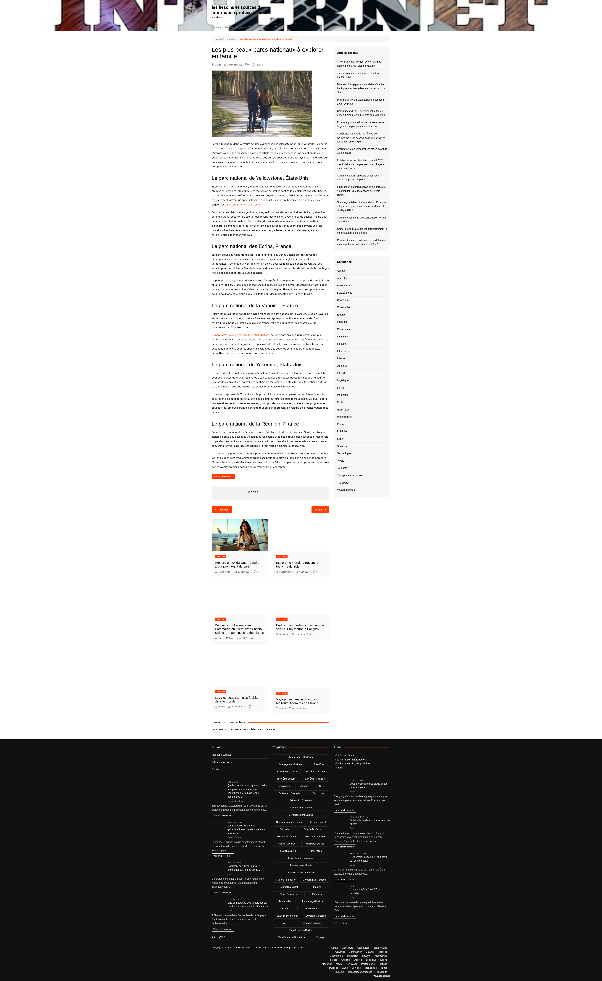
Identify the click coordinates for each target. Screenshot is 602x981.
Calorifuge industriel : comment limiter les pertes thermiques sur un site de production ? (362, 113)
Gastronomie (344, 329)
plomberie (317, 894)
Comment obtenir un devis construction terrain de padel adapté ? (358, 177)
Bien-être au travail (287, 771)
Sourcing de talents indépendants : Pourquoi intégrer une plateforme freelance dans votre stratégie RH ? (361, 206)
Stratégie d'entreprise (287, 915)
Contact (279, 27)
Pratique (341, 424)
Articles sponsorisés (260, 27)
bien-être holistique (314, 778)
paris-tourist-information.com (242, 204)
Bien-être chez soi (315, 771)
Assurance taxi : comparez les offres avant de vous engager (362, 151)
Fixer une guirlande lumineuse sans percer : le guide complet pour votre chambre (361, 124)
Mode (340, 402)
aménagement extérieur (301, 757)
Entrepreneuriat (318, 822)
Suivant (318, 509)
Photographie (344, 417)
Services (342, 446)
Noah (220, 638)
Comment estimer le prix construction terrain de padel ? (361, 219)
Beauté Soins (344, 292)
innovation (316, 850)
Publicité (342, 431)
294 (221, 936)
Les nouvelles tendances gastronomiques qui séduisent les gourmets (246, 829)
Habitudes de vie (315, 843)
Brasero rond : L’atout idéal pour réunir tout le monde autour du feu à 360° (362, 231)
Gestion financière (315, 836)
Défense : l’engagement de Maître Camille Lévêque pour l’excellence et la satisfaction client (361, 88)
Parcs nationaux (224, 476)
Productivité (285, 901)
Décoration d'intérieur (301, 800)
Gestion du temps (286, 836)
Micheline (283, 634)
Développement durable (301, 814)
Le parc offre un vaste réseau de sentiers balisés (240, 335)
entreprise (285, 829)
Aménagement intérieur (291, 764)
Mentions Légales (235, 27)
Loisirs (340, 387)
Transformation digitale (301, 930)
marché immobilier (286, 879)
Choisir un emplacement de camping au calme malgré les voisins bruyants (359, 63)
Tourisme (260, 64)
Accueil (217, 27)
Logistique (343, 380)
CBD (321, 786)
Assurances (343, 285)
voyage (320, 937)
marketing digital (289, 887)
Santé (340, 438)
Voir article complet (222, 815)
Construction (344, 307)
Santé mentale (313, 908)
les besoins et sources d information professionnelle (239, 10)
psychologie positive (312, 901)
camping (304, 786)
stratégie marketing (316, 915)
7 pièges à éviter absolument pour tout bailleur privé (358, 75)
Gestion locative (286, 843)
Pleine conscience (289, 894)
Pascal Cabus (225, 572)
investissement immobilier (301, 872)
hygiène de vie (288, 850)
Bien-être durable (286, 778)
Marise (218, 64)
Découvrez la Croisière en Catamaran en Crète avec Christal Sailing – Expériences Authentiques (239, 628)
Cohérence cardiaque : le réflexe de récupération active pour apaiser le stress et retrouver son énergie (361, 137)
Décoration (318, 793)
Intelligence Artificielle (301, 865)
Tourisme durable (312, 923)
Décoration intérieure (301, 807)
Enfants (341, 314)
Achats (341, 270)
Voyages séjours (346, 490)
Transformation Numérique (291, 937)
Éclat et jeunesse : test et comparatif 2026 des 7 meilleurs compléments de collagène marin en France (361, 164)
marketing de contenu (314, 879)
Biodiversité (284, 786)
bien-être (319, 764)
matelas (317, 887)
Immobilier (343, 336)
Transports (343, 482)
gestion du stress (313, 829)
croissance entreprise (289, 793)
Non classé (343, 409)
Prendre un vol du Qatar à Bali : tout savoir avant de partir (360, 101)
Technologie (344, 453)
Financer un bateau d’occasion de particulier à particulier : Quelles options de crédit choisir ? (361, 191)
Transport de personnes (350, 475)
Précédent (224, 509)
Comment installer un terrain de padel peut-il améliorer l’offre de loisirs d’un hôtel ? (361, 242)
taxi (283, 923)
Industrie (342, 343)
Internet (341, 358)
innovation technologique (301, 858)
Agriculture (343, 278)
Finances (342, 322)
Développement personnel (289, 822)
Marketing (342, 395)
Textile (340, 460)
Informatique (344, 351)
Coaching (342, 300)
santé (285, 908)
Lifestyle (341, 373)
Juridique (342, 365)
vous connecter (233, 729)
